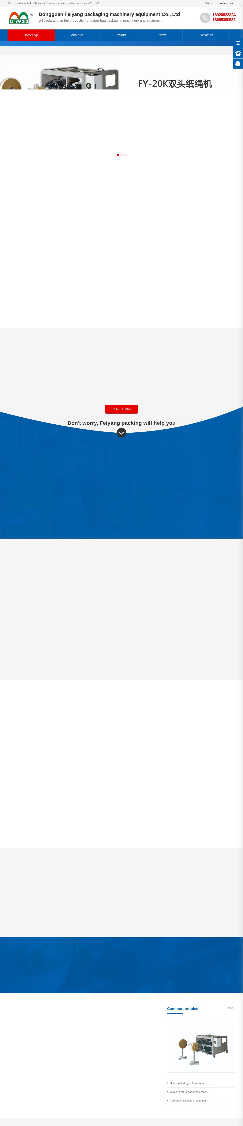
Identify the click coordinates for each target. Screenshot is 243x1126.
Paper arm (175, 197)
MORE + (121, 766)
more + (145, 1022)
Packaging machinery (68, 197)
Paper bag (139, 197)
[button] (118, 155)
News (162, 35)
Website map (227, 3)
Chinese (209, 3)
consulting (122, 409)
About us (77, 35)
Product (121, 35)
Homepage (31, 35)
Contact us (206, 35)
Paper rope (103, 197)
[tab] (100, 881)
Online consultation (22, 994)
